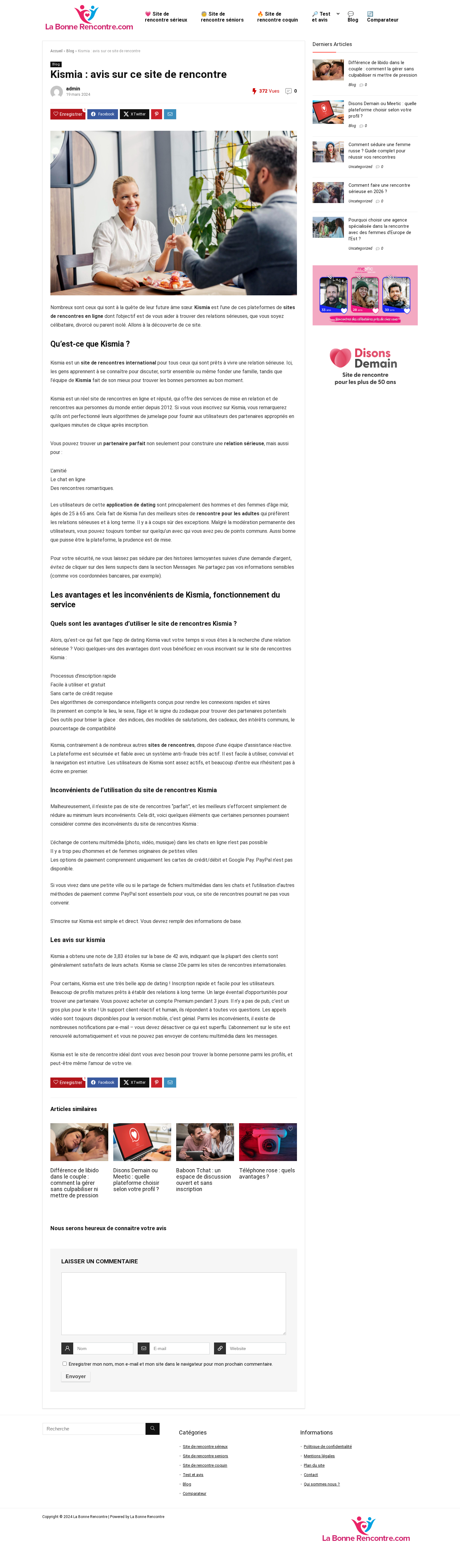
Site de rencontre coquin (205, 1465)
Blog (70, 51)
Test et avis (193, 1474)
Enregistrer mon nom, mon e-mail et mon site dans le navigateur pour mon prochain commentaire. (171, 1364)
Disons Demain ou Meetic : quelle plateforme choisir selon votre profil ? (136, 1179)
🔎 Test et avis (321, 17)
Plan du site (314, 1465)
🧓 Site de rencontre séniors (222, 17)
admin (73, 89)
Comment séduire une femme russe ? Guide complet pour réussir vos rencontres (380, 151)
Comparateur (194, 1493)
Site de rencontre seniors (205, 1456)
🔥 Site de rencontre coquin (277, 17)
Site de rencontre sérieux (205, 1446)
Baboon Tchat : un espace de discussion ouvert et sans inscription (203, 1179)
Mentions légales (319, 1456)
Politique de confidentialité (328, 1446)
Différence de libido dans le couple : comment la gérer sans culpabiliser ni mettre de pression (74, 1183)
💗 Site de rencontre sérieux (166, 17)
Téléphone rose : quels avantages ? (267, 1173)
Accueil (56, 51)
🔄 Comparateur (383, 17)
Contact (311, 1474)
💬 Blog (353, 17)
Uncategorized (360, 167)
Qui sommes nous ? (322, 1484)
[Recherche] (153, 1429)
